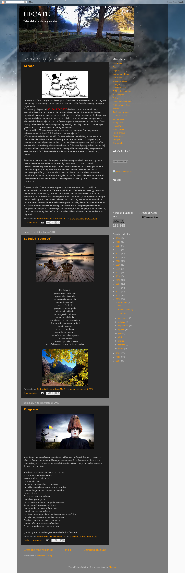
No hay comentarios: (34, 540)
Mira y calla (118, 122)
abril (120, 337)
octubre (122, 322)
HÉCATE (36, 13)
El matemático (119, 88)
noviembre (123, 318)
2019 (118, 265)
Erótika (116, 98)
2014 (118, 284)
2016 (118, 276)
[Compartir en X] (53, 222)
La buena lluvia (120, 115)
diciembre (123, 302)
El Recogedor (119, 95)
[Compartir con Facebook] (55, 222)
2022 (118, 253)
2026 (118, 238)
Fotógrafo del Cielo (121, 105)
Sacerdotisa (118, 136)
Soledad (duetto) (38, 239)
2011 (118, 295)
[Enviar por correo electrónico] (47, 222)
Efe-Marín (117, 77)
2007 (118, 361)
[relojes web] (120, 168)
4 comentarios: (31, 222)
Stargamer (117, 140)
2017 (118, 272)
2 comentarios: (31, 393)
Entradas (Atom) (44, 556)
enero (121, 348)
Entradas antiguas (95, 549)
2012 (118, 291)
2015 (118, 280)
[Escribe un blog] (50, 222)
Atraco (29, 66)
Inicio (68, 549)
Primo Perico (118, 129)
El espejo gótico (120, 81)
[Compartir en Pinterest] (58, 222)
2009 (118, 353)
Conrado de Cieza (121, 74)
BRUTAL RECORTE (57, 109)
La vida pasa (118, 119)
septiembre (123, 326)
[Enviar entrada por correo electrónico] (42, 222)
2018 (118, 269)
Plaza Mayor (118, 126)
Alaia (115, 67)
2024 (118, 246)
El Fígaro (117, 84)
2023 (118, 250)
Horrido (116, 108)
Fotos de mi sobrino (122, 102)
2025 (118, 242)
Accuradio (117, 64)
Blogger (112, 567)
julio (120, 333)
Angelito (116, 70)
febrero (121, 345)
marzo (121, 341)
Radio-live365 (119, 133)
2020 (118, 261)
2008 (118, 357)
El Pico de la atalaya (122, 91)
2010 (118, 299)
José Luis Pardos (120, 112)
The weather (118, 143)
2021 (118, 257)
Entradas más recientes (38, 549)
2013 (118, 288)
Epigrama (31, 409)
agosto (121, 330)
